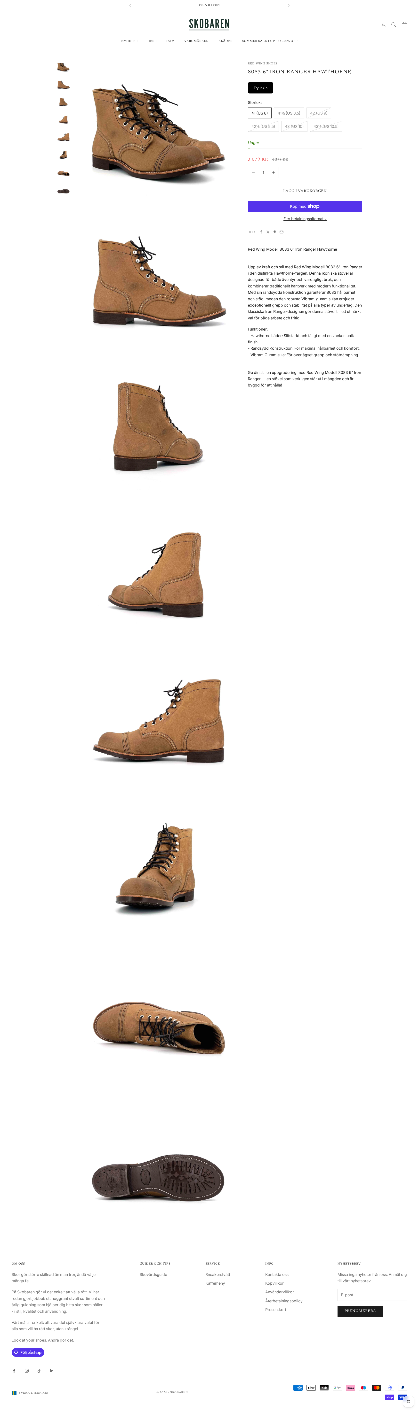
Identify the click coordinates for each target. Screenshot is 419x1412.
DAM (170, 41)
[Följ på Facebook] (14, 1370)
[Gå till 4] (63, 119)
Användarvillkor (279, 1291)
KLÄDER (225, 41)
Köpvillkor (274, 1283)
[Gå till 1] (63, 66)
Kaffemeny (215, 1283)
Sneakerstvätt (217, 1274)
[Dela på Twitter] (268, 232)
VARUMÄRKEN (196, 41)
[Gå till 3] (63, 101)
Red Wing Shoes (262, 63)
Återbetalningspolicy (284, 1300)
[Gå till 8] (63, 188)
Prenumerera (360, 1311)
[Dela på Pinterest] (275, 232)
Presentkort (275, 1309)
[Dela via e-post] (281, 232)
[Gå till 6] (63, 154)
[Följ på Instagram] (26, 1370)
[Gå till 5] (63, 136)
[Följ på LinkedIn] (51, 1370)
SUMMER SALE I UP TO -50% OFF (270, 41)
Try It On (260, 88)
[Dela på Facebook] (261, 232)
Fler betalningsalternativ (305, 218)
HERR (152, 41)
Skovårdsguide (153, 1274)
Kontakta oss (277, 1274)
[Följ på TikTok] (39, 1370)
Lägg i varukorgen (305, 191)
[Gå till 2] (63, 84)
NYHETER (129, 41)
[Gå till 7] (63, 171)
